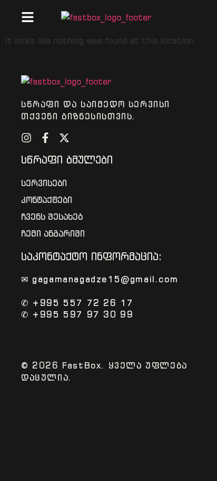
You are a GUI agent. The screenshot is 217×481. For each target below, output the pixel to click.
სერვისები (44, 183)
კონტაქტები (46, 200)
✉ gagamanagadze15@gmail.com (99, 279)
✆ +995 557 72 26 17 (77, 303)
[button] (27, 17)
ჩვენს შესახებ (52, 217)
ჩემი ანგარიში (53, 234)
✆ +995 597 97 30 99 (77, 314)
